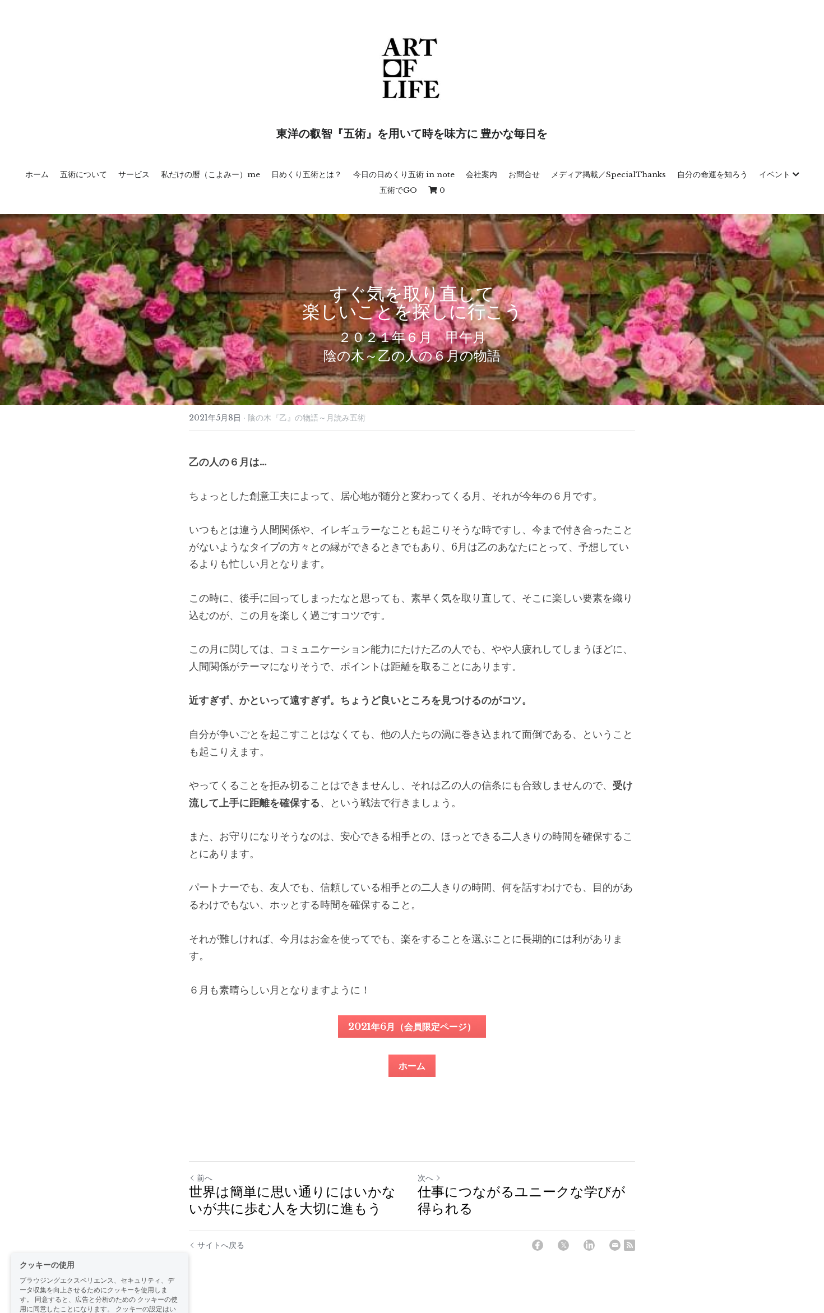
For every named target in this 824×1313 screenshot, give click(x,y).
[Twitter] (563, 1245)
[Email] (615, 1245)
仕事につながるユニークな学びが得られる (522, 1201)
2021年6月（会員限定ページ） (412, 1026)
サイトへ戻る (220, 1245)
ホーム (412, 1065)
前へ (204, 1178)
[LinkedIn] (589, 1245)
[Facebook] (537, 1245)
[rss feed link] (629, 1245)
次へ (425, 1178)
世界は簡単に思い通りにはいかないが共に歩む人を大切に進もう (292, 1201)
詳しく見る (105, 1267)
